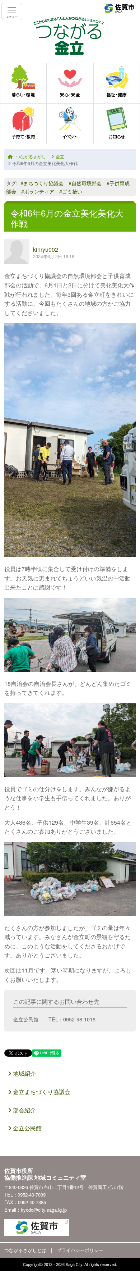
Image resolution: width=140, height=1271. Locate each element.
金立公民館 (26, 1128)
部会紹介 (23, 1110)
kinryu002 (45, 249)
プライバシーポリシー (80, 1250)
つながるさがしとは (25, 1250)
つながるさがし (31, 156)
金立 (60, 156)
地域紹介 (23, 1073)
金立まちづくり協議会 (40, 1092)
